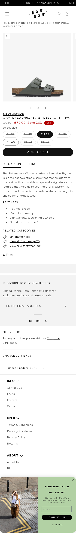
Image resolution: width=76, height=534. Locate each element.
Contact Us (14, 387)
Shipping (29, 164)
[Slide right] (46, 108)
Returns (12, 443)
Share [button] (10, 254)
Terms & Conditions (20, 425)
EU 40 (10, 142)
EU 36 (12, 135)
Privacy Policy (16, 437)
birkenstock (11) (20, 236)
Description (12, 164)
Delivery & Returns (19, 431)
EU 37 (30, 135)
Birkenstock (13, 114)
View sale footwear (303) (26, 246)
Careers (12, 400)
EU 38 (45, 134)
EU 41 (30, 143)
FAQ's (11, 394)
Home (6, 23)
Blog (10, 468)
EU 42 (47, 143)
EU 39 (65, 135)
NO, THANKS (57, 525)
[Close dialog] (73, 480)
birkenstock (18, 23)
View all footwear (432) (25, 241)
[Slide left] (30, 108)
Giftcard (12, 406)
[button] (7, 14)
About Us (13, 462)
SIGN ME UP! (57, 517)
